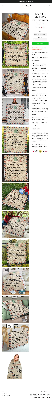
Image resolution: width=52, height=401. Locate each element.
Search (3, 391)
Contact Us (4, 393)
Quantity (40, 37)
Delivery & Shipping (6, 395)
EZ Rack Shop (26, 6)
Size (40, 31)
